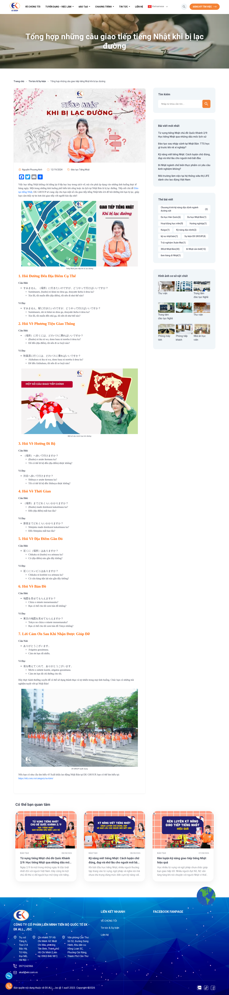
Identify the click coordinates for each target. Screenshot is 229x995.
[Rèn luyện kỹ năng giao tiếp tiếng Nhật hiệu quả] (183, 829)
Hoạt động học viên (172, 223)
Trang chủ (19, 81)
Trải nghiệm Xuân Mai (173, 242)
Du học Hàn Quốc (171, 217)
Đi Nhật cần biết (196, 249)
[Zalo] (199, 987)
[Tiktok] (206, 987)
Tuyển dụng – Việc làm (58, 6)
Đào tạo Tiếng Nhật (80, 170)
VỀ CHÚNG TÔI (32, 6)
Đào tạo (83, 6)
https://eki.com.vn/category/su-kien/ (35, 778)
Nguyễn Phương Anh (32, 170)
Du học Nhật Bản (196, 217)
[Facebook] (212, 987)
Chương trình (103, 6)
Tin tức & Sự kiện (37, 81)
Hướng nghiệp (198, 223)
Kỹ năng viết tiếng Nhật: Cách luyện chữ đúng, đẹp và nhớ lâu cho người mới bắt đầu (114, 862)
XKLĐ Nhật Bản (170, 249)
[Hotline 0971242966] (8, 986)
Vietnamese (158, 6)
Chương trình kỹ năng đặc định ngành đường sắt (184, 209)
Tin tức (123, 6)
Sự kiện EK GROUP (195, 236)
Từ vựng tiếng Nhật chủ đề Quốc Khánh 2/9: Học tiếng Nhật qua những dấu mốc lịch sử (45, 862)
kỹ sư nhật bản (169, 236)
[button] (184, 6)
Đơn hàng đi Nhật (171, 255)
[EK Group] (14, 6)
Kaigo (165, 230)
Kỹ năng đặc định (186, 230)
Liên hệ (139, 6)
